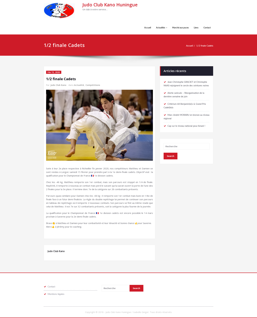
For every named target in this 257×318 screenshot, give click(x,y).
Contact (207, 28)
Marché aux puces (180, 28)
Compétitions (93, 85)
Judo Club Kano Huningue (110, 5)
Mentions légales (56, 294)
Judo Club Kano (58, 85)
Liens (196, 28)
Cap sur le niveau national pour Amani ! (186, 126)
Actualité (79, 85)
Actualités (160, 28)
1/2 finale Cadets (204, 46)
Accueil (147, 28)
